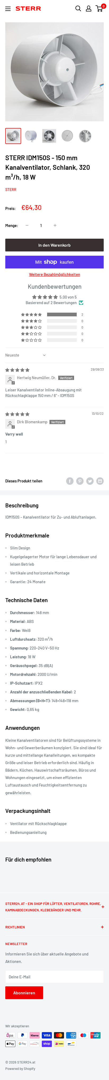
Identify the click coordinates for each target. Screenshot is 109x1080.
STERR (10, 189)
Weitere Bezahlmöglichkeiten (54, 274)
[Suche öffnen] (78, 8)
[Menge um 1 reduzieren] (27, 225)
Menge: (11, 225)
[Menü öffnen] (8, 9)
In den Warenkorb (54, 244)
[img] (17, 369)
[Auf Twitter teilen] (90, 481)
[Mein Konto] (88, 8)
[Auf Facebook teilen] (70, 481)
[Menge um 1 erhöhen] (55, 225)
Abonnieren (24, 992)
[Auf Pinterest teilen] (80, 481)
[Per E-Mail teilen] (100, 481)
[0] (99, 8)
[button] (31, 314)
